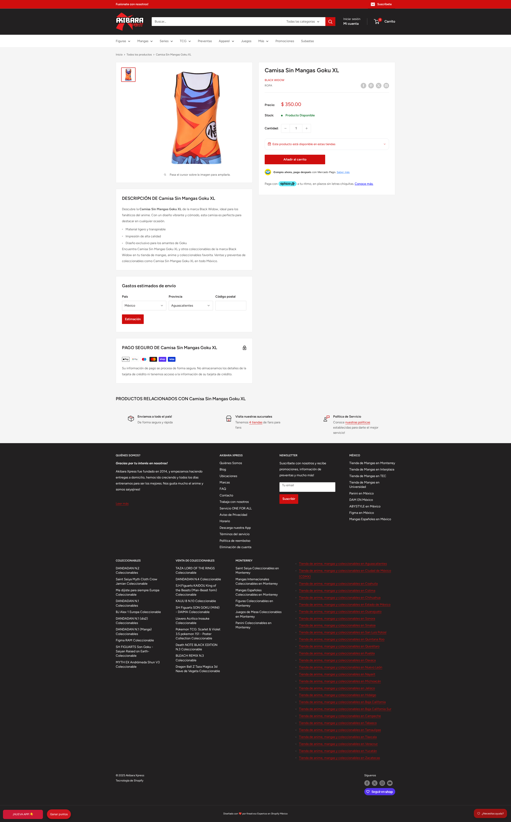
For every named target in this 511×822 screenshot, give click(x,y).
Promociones (284, 41)
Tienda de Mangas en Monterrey (372, 463)
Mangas (142, 41)
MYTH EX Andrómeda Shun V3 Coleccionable (138, 664)
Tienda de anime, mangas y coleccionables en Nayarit (337, 674)
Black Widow (274, 80)
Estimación (133, 319)
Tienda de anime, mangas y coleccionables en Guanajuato (340, 611)
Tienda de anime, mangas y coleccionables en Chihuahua (339, 597)
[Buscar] (330, 21)
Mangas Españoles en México (370, 519)
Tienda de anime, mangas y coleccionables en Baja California (342, 702)
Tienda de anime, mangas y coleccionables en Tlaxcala (338, 737)
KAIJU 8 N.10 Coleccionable (196, 601)
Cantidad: (272, 128)
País (125, 296)
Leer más (122, 503)
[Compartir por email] (386, 85)
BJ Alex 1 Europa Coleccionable (138, 612)
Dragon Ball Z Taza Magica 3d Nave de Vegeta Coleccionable (198, 669)
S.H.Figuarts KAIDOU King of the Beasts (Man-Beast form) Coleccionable (196, 590)
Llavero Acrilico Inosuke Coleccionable (192, 621)
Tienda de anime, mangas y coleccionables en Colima (337, 590)
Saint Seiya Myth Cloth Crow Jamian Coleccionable (136, 581)
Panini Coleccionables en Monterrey (253, 625)
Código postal (225, 296)
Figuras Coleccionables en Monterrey (254, 603)
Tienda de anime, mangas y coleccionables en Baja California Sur (345, 709)
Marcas (225, 482)
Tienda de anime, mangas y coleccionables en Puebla (337, 653)
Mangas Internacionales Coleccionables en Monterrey (257, 581)
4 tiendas (255, 422)
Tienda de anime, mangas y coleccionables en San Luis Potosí (342, 632)
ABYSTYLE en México (364, 506)
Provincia (175, 296)
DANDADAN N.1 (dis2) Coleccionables (132, 621)
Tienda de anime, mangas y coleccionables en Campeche (340, 716)
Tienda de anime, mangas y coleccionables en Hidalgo (337, 695)
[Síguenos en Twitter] (374, 783)
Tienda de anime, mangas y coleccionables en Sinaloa (337, 625)
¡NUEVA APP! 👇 (23, 814)
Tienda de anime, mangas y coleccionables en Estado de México (344, 604)
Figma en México (361, 513)
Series (164, 41)
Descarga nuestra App (235, 528)
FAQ (223, 489)
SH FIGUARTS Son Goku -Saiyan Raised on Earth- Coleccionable (134, 651)
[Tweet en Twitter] (378, 85)
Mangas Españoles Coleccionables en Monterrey (257, 592)
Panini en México (361, 493)
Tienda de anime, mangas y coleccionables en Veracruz (338, 744)
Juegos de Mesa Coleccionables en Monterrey (258, 614)
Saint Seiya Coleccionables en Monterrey (257, 570)
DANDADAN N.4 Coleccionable (198, 579)
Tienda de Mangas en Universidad (364, 484)
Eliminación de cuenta (235, 547)
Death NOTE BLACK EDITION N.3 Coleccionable (196, 647)
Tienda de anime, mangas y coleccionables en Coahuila (338, 583)
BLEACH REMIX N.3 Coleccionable (190, 658)
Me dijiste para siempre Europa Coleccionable (137, 592)
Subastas (307, 41)
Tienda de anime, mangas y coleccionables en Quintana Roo (341, 639)
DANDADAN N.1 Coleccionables (127, 603)
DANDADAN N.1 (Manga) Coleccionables (134, 631)
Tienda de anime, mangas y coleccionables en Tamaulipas (340, 730)
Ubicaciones (228, 476)
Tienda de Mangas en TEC (367, 476)
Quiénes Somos (231, 463)
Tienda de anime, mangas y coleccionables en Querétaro (339, 646)
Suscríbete (384, 4)
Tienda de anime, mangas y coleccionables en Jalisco (337, 688)
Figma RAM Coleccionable (135, 640)
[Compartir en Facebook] (363, 85)
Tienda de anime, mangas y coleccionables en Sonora (337, 618)
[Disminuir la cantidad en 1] (285, 128)
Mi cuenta (351, 24)
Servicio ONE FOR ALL (236, 508)
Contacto (226, 495)
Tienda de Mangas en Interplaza (371, 469)
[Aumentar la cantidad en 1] (306, 128)
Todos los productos (139, 54)
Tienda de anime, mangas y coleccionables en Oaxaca (337, 660)
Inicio (119, 54)
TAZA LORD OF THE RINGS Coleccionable (195, 570)
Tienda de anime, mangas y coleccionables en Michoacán (340, 681)
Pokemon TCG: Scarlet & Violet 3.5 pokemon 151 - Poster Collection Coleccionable (198, 633)
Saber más (343, 172)
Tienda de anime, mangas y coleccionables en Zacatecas (339, 758)
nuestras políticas (357, 422)
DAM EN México (361, 500)
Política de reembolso (235, 541)
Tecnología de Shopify (129, 780)
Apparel (224, 41)
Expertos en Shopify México (272, 813)
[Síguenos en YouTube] (390, 783)
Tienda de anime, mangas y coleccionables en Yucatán (338, 751)
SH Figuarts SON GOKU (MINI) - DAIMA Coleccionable (198, 610)
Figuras (121, 41)
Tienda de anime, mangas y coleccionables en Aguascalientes (343, 563)
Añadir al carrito (294, 159)
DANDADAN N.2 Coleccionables (127, 570)
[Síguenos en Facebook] (367, 783)
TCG (183, 41)
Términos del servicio (235, 534)
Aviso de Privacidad (233, 515)
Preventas (205, 41)
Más (261, 41)
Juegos (246, 41)
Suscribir (288, 499)
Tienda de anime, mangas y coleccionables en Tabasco (338, 723)
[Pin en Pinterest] (371, 85)
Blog (223, 469)
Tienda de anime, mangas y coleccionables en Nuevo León (340, 667)
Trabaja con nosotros (234, 502)
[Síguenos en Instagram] (382, 783)
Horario (225, 521)
